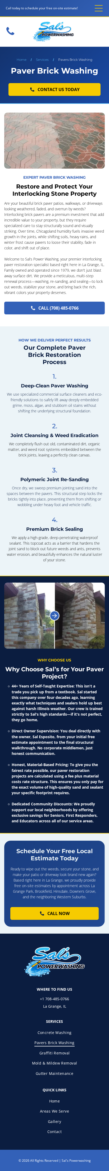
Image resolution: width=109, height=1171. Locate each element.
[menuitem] (54, 1032)
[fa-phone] (10, 34)
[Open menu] (99, 8)
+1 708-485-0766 (54, 998)
